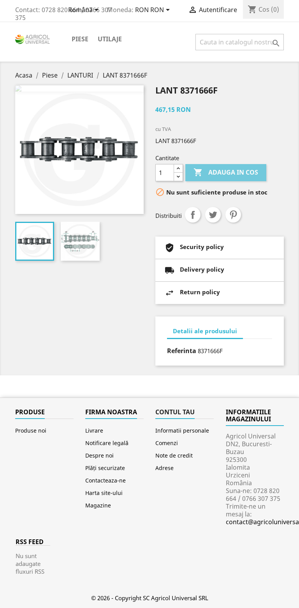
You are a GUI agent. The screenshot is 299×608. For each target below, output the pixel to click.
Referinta (181, 351)
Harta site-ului (104, 493)
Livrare (94, 430)
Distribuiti (193, 215)
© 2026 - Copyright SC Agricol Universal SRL (149, 598)
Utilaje (110, 39)
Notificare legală (106, 443)
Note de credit (174, 455)
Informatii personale (182, 430)
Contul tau (175, 412)
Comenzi (166, 443)
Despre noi (99, 455)
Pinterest (233, 215)
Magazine (98, 505)
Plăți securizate (105, 468)
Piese (80, 39)
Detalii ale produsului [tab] (205, 331)
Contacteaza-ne (105, 480)
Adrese (164, 468)
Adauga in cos (225, 172)
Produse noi (30, 430)
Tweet (213, 215)
